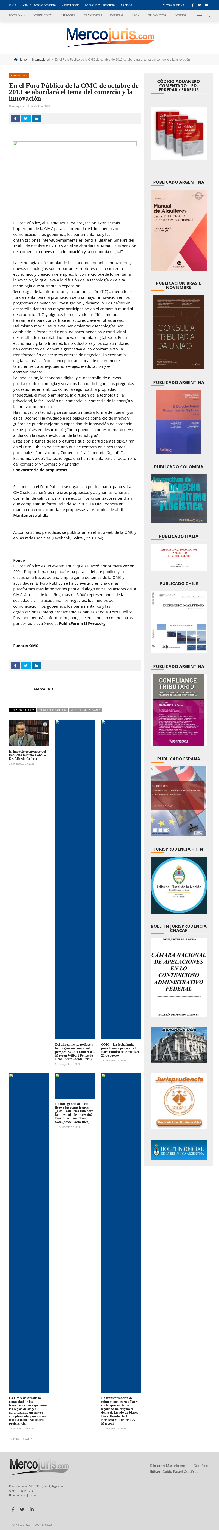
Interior (180, 15)
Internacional (43, 15)
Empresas (116, 15)
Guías (25, 4)
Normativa (91, 4)
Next (26, 1439)
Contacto (126, 4)
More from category (85, 709)
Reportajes (109, 4)
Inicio (12, 4)
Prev (16, 1439)
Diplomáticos (157, 15)
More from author (52, 709)
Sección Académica (45, 4)
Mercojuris (16, 106)
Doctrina (15, 15)
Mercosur (68, 15)
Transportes (93, 15)
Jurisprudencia (70, 4)
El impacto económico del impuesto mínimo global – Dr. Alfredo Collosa (27, 755)
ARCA (135, 15)
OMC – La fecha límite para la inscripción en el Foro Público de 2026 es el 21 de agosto (120, 1050)
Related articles (22, 709)
